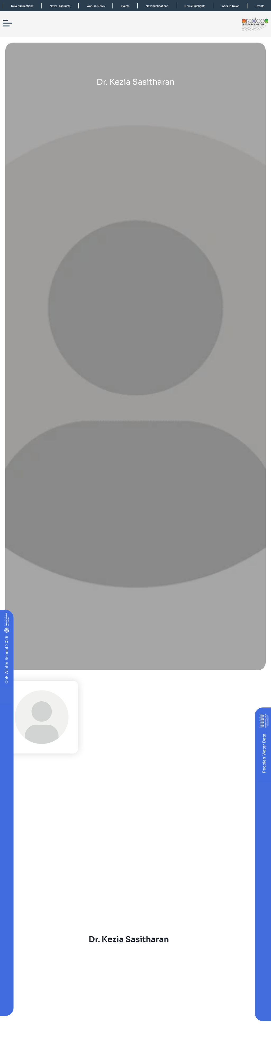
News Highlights (53, 5)
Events (118, 5)
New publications (150, 5)
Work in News (89, 5)
